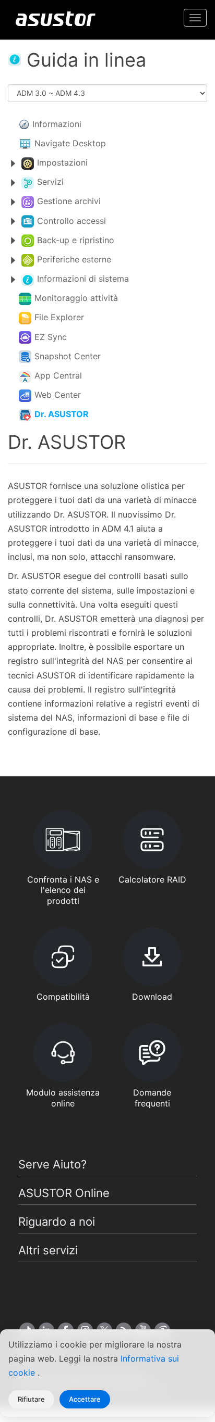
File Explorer (59, 317)
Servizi (50, 182)
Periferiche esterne (74, 259)
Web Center (57, 394)
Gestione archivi (69, 201)
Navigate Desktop (70, 143)
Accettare (85, 1399)
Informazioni (56, 124)
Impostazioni (62, 162)
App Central (58, 375)
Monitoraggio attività (76, 298)
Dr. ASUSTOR (61, 414)
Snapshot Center (67, 356)
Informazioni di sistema (83, 278)
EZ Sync (50, 337)
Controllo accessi (71, 221)
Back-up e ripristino (75, 240)
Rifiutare (31, 1399)
